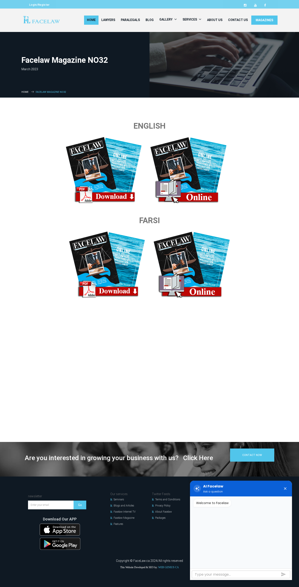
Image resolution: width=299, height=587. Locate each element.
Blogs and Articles (124, 505)
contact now (252, 455)
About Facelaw (163, 511)
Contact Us (238, 20)
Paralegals (130, 20)
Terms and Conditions (167, 499)
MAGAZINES (264, 20)
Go (80, 505)
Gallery (166, 19)
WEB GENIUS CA (168, 567)
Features (118, 524)
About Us (214, 20)
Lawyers (108, 20)
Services (190, 19)
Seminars (119, 499)
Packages (160, 517)
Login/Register (39, 4)
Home (91, 20)
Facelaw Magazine (124, 517)
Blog (150, 20)
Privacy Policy (163, 505)
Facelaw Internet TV (124, 511)
